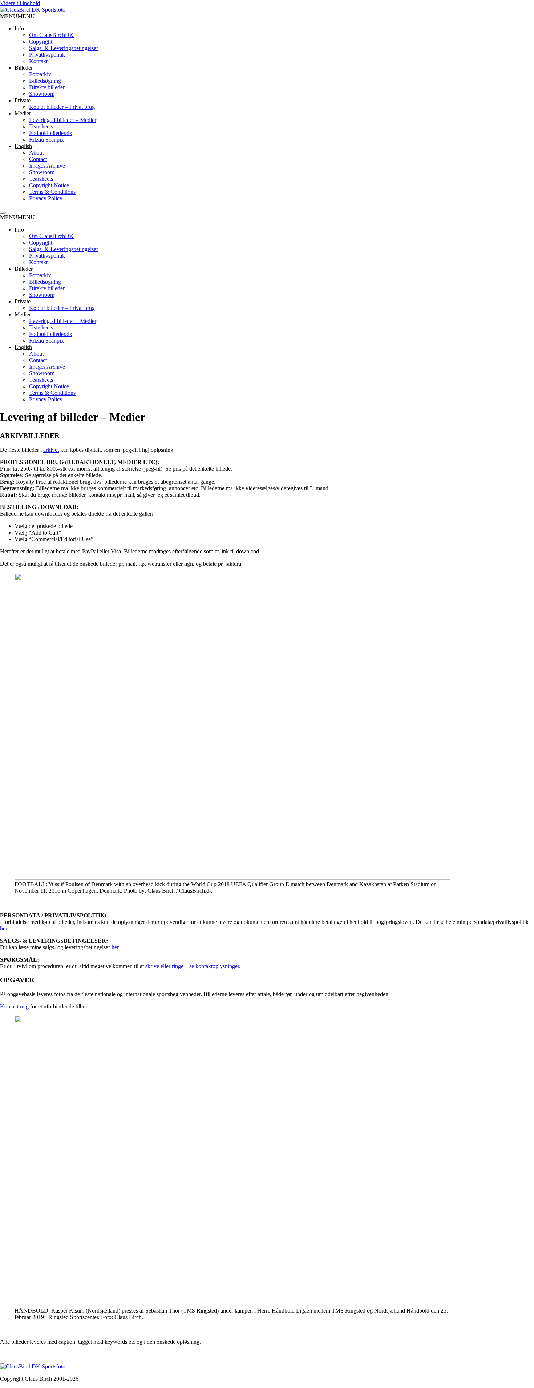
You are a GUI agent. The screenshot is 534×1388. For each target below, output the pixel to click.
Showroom (41, 94)
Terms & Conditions (52, 192)
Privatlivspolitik (47, 55)
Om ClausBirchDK (51, 35)
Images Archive (47, 166)
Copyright (40, 41)
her (3, 928)
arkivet (51, 450)
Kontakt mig (14, 1006)
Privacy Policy (45, 198)
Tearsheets (41, 126)
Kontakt (38, 61)
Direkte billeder (47, 87)
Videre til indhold (20, 3)
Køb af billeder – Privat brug (62, 107)
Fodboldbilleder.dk (50, 133)
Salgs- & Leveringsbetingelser (63, 48)
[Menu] (3, 213)
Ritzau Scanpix (46, 139)
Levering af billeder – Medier (62, 120)
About (36, 153)
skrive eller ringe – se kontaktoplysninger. (192, 966)
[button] (17, 16)
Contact (38, 159)
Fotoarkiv (40, 74)
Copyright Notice (49, 185)
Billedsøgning (45, 81)
